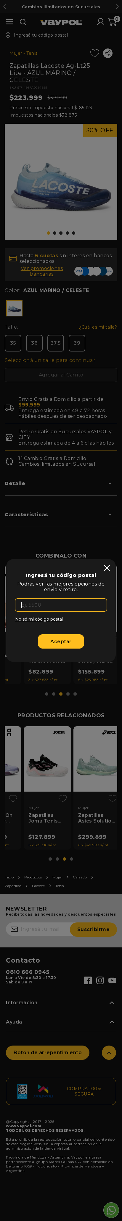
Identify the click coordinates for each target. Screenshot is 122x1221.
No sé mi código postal (39, 619)
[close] (107, 568)
